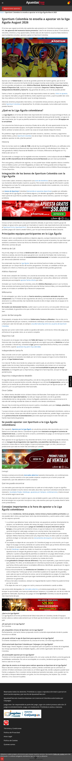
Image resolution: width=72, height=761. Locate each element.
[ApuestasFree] (35, 3)
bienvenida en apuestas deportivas (39, 191)
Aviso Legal (8, 736)
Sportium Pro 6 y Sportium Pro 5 (14, 227)
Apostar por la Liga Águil (21, 429)
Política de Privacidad (12, 732)
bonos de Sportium (12, 191)
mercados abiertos (31, 475)
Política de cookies (58, 754)
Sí (2, 759)
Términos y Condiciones (12, 728)
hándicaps (15, 549)
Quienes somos (9, 744)
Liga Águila (25, 263)
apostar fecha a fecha (28, 280)
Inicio (2, 12)
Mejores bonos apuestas (12, 8)
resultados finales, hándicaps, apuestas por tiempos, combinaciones (33, 492)
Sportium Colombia (13, 104)
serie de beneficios (41, 181)
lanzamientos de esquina (43, 538)
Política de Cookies (11, 740)
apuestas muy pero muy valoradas (29, 347)
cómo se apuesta (61, 93)
